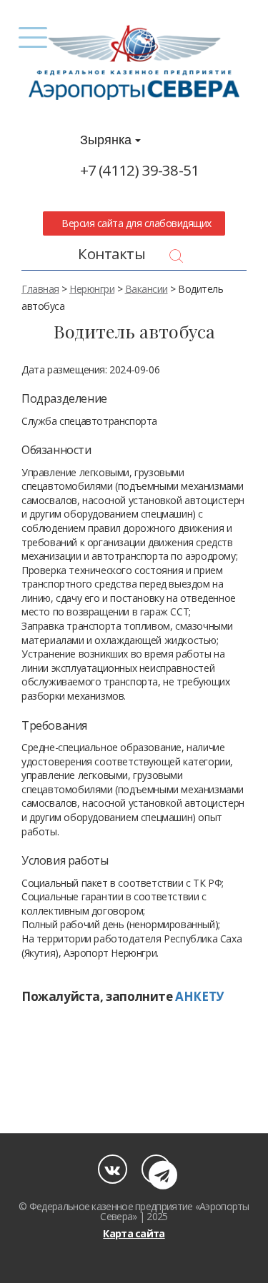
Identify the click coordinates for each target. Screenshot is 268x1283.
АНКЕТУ (199, 996)
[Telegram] (156, 1169)
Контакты (111, 253)
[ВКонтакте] (112, 1169)
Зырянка (107, 140)
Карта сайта (133, 1233)
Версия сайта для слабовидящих (134, 223)
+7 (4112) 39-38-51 (139, 170)
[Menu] (33, 37)
